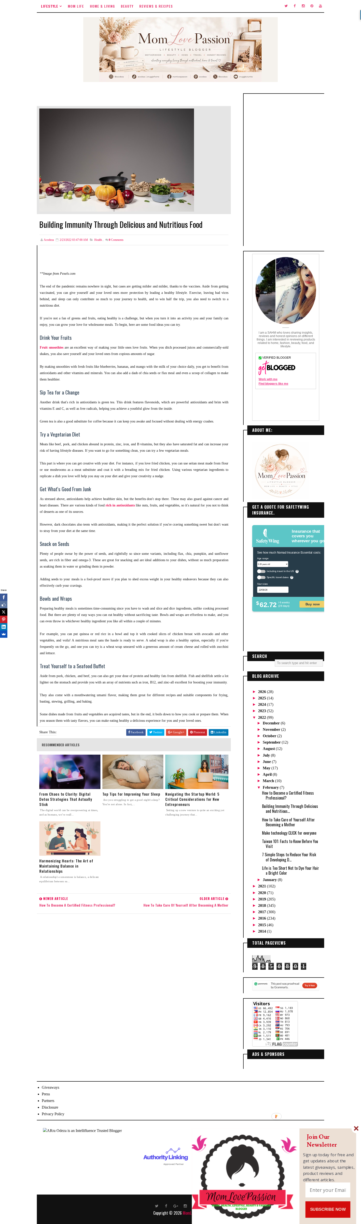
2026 (262, 692)
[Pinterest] (3, 619)
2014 (262, 931)
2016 (262, 918)
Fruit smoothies (51, 347)
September (272, 742)
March (269, 781)
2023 (262, 711)
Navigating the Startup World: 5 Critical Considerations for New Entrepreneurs (192, 799)
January (270, 880)
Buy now (312, 604)
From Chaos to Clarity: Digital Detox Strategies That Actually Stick (65, 799)
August (269, 749)
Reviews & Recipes (156, 6)
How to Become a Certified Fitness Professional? (288, 795)
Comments (116, 240)
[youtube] (320, 6)
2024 (262, 704)
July (267, 755)
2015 (262, 925)
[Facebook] (3, 597)
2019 (262, 899)
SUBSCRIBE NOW (328, 1209)
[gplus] (176, 1205)
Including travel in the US (280, 571)
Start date (262, 584)
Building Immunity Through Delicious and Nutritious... (290, 808)
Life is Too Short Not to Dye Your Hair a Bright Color (290, 870)
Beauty (127, 6)
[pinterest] (312, 6)
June (267, 762)
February (271, 787)
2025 (262, 698)
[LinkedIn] (3, 626)
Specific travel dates (278, 577)
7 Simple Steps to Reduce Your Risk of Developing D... (289, 857)
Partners (48, 1101)
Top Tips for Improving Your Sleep (131, 794)
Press (46, 1094)
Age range (262, 558)
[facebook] (294, 6)
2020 (262, 893)
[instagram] (303, 6)
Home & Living (102, 6)
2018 (262, 905)
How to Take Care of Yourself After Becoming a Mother (288, 822)
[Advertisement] (285, 170)
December (272, 723)
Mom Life (76, 6)
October (270, 736)
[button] (329, 1141)
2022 (262, 717)
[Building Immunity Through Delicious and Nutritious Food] (116, 159)
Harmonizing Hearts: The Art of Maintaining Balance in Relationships (66, 866)
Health (98, 240)
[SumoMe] (3, 634)
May (267, 768)
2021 (262, 886)
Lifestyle (49, 6)
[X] (3, 612)
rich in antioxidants (120, 505)
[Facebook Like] (3, 604)
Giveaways (50, 1087)
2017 (262, 912)
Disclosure (50, 1107)
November (272, 729)
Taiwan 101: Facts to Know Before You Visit (290, 843)
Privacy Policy (53, 1114)
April (268, 774)
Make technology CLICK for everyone (289, 833)
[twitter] (286, 6)
